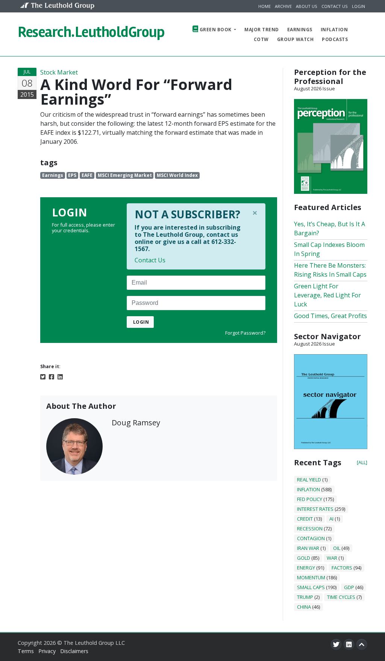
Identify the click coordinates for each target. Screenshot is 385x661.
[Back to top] (361, 644)
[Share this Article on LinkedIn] (60, 376)
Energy (306, 567)
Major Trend (261, 29)
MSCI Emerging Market (125, 175)
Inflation (334, 29)
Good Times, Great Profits (330, 316)
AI (331, 518)
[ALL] (362, 462)
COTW (261, 39)
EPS (72, 175)
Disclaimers (74, 651)
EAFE (87, 175)
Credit (305, 518)
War (332, 557)
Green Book (215, 29)
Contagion (311, 538)
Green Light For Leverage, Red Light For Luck (327, 295)
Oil (336, 548)
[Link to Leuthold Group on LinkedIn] (349, 644)
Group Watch (295, 39)
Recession (310, 528)
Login (358, 6)
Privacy (47, 651)
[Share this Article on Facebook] (51, 376)
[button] (360, 34)
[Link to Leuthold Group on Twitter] (336, 644)
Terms (26, 651)
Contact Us (334, 6)
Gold (303, 557)
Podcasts (335, 39)
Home (264, 6)
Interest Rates (315, 509)
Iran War (308, 548)
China (304, 606)
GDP (349, 587)
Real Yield (309, 479)
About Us (306, 6)
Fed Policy (309, 499)
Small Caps (311, 587)
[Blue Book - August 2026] (330, 401)
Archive (283, 6)
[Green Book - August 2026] (330, 146)
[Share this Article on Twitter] (42, 376)
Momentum (311, 577)
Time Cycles (341, 597)
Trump (305, 597)
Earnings (299, 29)
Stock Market (59, 72)
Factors (342, 567)
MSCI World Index (177, 175)
